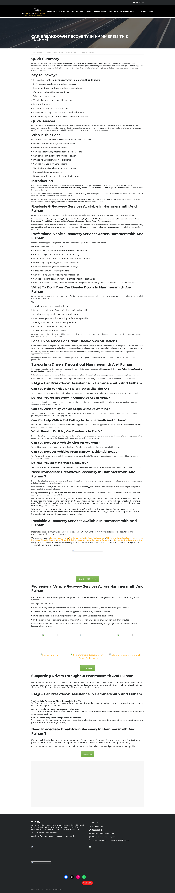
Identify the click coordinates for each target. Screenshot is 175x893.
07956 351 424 (97, 830)
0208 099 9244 (147, 11)
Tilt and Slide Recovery (71, 540)
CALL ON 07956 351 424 (87, 579)
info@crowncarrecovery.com (103, 833)
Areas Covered (93, 11)
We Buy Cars (106, 11)
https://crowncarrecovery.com (104, 837)
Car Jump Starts (76, 538)
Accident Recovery (92, 540)
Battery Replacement (95, 538)
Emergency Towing (59, 538)
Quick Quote (59, 11)
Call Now (87, 882)
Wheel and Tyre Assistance (118, 538)
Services (70, 11)
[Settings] (134, 2)
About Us (118, 11)
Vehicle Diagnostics (50, 540)
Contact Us (128, 11)
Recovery (80, 11)
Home (49, 11)
